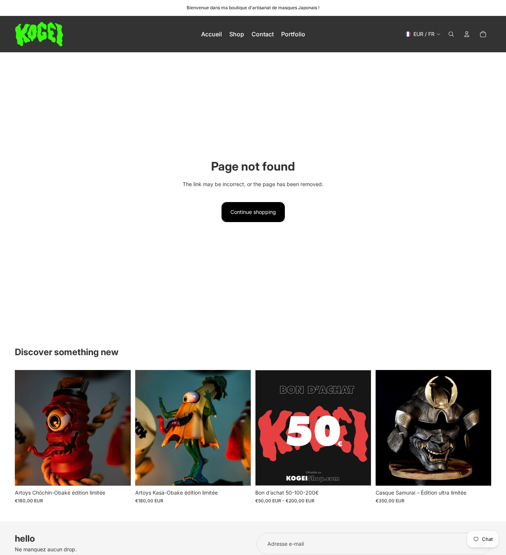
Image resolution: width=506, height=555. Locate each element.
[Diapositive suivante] (120, 428)
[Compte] (467, 34)
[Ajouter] (119, 474)
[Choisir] (359, 474)
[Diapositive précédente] (26, 428)
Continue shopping (253, 212)
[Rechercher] (451, 34)
